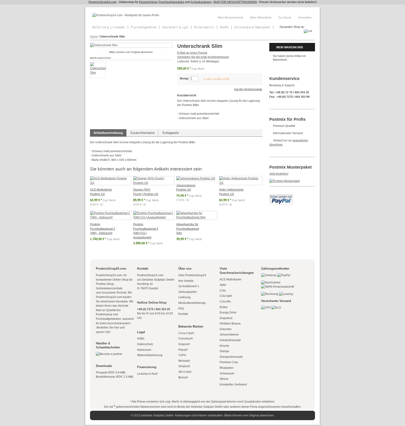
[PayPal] (283, 275)
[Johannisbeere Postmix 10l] (195, 178)
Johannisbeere (229, 334)
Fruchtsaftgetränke (171, 2)
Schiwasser (227, 373)
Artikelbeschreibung (108, 133)
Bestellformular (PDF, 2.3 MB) (114, 376)
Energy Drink (228, 312)
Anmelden (304, 17)
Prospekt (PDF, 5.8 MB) (110, 372)
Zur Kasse (284, 17)
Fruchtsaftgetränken (109, 318)
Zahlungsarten (187, 292)
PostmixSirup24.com (102, 2)
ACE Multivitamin (230, 279)
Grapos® (184, 344)
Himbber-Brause (230, 323)
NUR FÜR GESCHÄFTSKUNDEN (235, 2)
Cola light (226, 296)
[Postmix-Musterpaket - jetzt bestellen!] (284, 181)
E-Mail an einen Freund (192, 52)
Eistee (224, 307)
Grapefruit (226, 318)
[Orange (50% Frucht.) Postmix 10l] (153, 180)
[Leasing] (286, 294)
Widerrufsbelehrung (149, 355)
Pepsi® (183, 349)
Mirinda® (184, 360)
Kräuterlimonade (230, 340)
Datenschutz (145, 344)
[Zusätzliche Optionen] (281, 196)
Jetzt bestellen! (278, 173)
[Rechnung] (269, 294)
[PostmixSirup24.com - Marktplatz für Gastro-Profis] (125, 15)
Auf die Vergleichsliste (248, 89)
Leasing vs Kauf (147, 373)
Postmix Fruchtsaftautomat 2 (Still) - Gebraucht (102, 229)
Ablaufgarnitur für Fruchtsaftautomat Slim (187, 229)
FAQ (181, 308)
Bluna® (183, 377)
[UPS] (266, 307)
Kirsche (224, 345)
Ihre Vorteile (186, 281)
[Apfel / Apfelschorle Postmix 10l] (240, 180)
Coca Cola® (186, 333)
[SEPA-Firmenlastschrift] (277, 286)
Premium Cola (229, 362)
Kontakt (183, 314)
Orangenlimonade (231, 356)
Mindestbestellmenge (192, 303)
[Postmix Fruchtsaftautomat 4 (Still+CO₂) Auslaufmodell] (153, 215)
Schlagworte (170, 133)
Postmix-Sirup (105, 284)
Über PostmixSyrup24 (192, 275)
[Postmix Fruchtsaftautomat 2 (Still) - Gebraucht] (110, 215)
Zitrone (224, 379)
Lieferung (184, 297)
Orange (224, 351)
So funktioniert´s (188, 286)
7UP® (182, 355)
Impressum (144, 349)
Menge (184, 78)
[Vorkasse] (269, 275)
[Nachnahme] (271, 282)
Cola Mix (225, 301)
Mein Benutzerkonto (230, 17)
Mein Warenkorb (260, 17)
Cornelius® (185, 338)
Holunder (226, 329)
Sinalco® (184, 366)
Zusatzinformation (142, 133)
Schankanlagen (201, 2)
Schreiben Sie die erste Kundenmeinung (203, 57)
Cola (223, 290)
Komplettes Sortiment (233, 384)
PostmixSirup (148, 2)
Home (94, 36)
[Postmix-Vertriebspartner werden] (109, 354)
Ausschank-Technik (113, 292)
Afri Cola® (184, 371)
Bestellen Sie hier (107, 327)
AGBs (140, 338)
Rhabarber (226, 367)
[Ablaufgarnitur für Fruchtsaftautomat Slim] (197, 215)
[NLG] (276, 307)
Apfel (223, 285)
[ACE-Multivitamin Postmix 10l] (110, 180)
